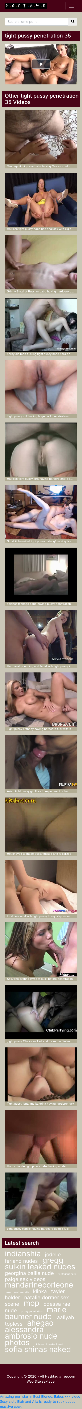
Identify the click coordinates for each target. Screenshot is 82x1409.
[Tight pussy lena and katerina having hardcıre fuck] (41, 1074)
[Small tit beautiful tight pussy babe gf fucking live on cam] (41, 512)
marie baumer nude (35, 1313)
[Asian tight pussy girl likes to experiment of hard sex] (41, 762)
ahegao (40, 1323)
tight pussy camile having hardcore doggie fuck (38, 1228)
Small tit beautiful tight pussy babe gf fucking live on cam (44, 541)
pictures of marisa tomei (49, 1344)
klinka (40, 1291)
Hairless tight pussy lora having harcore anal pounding (43, 478)
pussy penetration (31, 1311)
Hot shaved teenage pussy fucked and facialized (39, 853)
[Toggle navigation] (71, 6)
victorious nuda (67, 1274)
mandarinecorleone (39, 1284)
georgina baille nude (30, 1273)
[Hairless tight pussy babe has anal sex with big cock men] (41, 200)
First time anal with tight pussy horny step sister (38, 916)
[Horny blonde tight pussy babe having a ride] (41, 1137)
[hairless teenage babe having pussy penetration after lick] (41, 575)
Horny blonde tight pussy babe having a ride (36, 1166)
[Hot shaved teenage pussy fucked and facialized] (41, 825)
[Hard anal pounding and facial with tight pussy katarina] (41, 637)
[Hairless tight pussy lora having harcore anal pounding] (41, 450)
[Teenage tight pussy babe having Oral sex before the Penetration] (41, 137)
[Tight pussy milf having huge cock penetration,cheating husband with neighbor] (41, 387)
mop (31, 1303)
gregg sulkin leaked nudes (40, 1263)
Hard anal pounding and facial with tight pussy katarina (43, 666)
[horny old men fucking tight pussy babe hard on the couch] (41, 325)
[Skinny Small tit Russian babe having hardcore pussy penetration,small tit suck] (41, 262)
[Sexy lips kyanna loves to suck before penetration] (41, 949)
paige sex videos (25, 1279)
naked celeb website (17, 1292)
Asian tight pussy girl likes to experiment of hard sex (41, 791)
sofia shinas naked (38, 1349)
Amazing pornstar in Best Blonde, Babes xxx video (40, 1396)
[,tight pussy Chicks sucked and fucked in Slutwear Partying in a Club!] (41, 1012)
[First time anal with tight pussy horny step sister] (41, 887)
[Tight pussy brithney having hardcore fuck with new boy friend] (41, 699)
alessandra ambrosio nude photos (31, 1336)
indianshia (23, 1253)
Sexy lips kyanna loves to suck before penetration (40, 978)
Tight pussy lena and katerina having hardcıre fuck (40, 1103)
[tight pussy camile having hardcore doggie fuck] (41, 1199)
